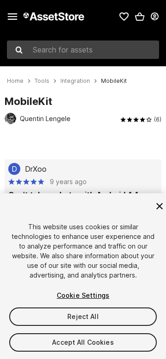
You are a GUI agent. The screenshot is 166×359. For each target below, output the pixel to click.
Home (15, 81)
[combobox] (83, 50)
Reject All (82, 316)
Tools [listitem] (42, 81)
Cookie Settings (83, 295)
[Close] (159, 206)
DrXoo (36, 169)
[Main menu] (12, 16)
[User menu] (154, 16)
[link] (124, 16)
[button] (139, 16)
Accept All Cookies (83, 342)
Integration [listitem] (75, 81)
